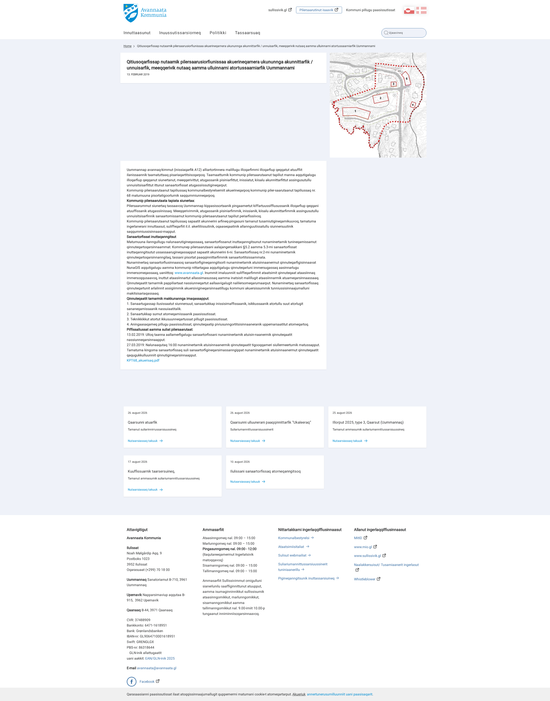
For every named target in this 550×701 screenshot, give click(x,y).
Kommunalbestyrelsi (293, 538)
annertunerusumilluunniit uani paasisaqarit (339, 694)
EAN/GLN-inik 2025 (160, 658)
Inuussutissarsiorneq (180, 32)
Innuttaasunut (137, 32)
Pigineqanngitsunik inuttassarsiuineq (306, 578)
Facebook (147, 682)
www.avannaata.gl (189, 273)
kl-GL (409, 10)
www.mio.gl (363, 547)
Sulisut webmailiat (292, 555)
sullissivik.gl (277, 10)
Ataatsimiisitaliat (291, 547)
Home (127, 46)
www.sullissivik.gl (367, 556)
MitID (358, 538)
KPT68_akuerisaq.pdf (143, 360)
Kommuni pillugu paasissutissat (370, 10)
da (421, 10)
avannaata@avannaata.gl (156, 668)
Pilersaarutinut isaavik (316, 10)
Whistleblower (364, 579)
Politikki (218, 32)
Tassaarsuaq (247, 32)
